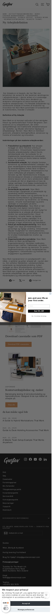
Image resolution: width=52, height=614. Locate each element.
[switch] (5, 608)
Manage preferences (26, 610)
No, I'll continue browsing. (39, 316)
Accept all (26, 603)
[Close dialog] (50, 294)
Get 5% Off (39, 311)
